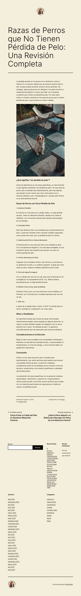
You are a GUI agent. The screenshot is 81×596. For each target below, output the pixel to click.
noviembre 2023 (13, 556)
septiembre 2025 (13, 502)
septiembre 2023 (13, 561)
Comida (49, 507)
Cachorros (50, 499)
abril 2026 (11, 499)
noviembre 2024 (13, 524)
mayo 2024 (12, 540)
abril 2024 (11, 542)
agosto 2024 (12, 532)
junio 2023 (11, 570)
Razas (63, 399)
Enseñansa (50, 513)
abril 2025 (11, 510)
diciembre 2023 (13, 553)
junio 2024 (11, 537)
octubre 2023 (12, 559)
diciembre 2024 (13, 521)
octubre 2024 (12, 526)
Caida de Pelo (51, 502)
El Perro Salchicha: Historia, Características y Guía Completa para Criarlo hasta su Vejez (52, 456)
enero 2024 (12, 551)
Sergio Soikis (23, 401)
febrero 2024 (12, 548)
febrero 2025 (12, 515)
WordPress (69, 584)
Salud (49, 521)
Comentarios (51, 505)
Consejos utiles (52, 510)
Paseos (49, 515)
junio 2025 (11, 507)
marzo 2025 (12, 513)
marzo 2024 (12, 545)
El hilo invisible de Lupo (52, 465)
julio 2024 (11, 534)
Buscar (10, 444)
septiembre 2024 (13, 529)
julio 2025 (11, 505)
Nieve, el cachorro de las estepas (52, 470)
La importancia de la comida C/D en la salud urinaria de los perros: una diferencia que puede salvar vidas (52, 481)
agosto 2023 (12, 564)
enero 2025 (12, 518)
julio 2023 (11, 567)
